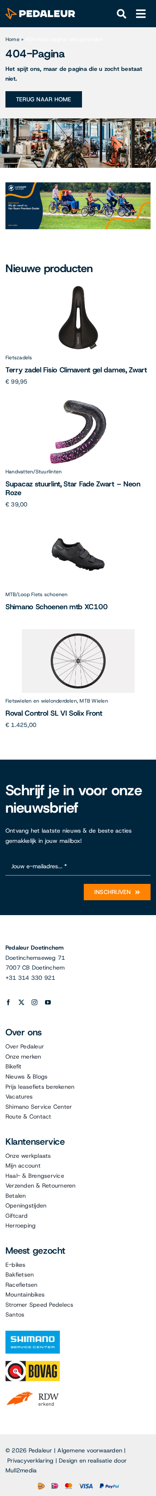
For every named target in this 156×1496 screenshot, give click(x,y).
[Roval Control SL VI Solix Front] (78, 632)
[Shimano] (32, 1333)
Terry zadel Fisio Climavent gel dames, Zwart (76, 370)
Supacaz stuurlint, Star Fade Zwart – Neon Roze (72, 488)
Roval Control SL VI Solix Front (53, 713)
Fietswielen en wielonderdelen (41, 701)
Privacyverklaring (30, 1460)
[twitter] (21, 1002)
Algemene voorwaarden (89, 1450)
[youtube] (48, 1002)
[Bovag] (32, 1363)
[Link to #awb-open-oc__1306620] (141, 14)
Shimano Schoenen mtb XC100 (56, 606)
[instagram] (34, 1002)
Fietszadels (18, 357)
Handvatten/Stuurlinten (33, 471)
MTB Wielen (93, 701)
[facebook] (8, 1002)
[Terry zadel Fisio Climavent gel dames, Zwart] (78, 288)
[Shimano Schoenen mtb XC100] (78, 525)
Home (12, 39)
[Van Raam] (78, 185)
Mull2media (21, 1470)
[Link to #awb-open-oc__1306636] (121, 14)
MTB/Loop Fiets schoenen (36, 594)
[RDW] (32, 1391)
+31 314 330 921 (30, 978)
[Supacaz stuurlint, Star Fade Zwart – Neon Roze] (78, 403)
